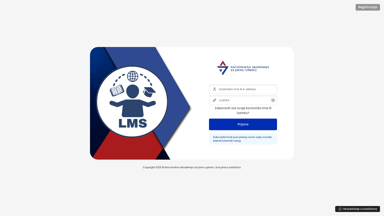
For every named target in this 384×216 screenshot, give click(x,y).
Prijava (243, 124)
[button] (273, 100)
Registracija (367, 7)
